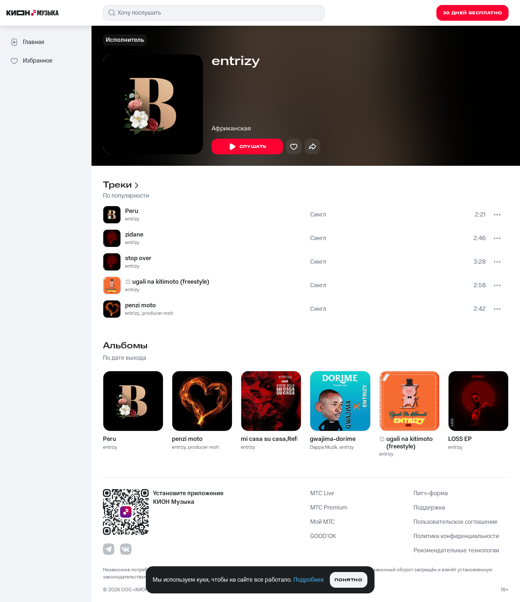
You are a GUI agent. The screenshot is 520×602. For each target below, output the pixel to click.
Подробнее (308, 580)
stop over (138, 258)
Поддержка (429, 507)
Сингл (318, 214)
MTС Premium (328, 507)
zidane (134, 234)
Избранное (38, 60)
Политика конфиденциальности (456, 536)
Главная (33, 42)
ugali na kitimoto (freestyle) (170, 282)
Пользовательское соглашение (455, 522)
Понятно (348, 580)
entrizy (132, 219)
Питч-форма (430, 493)
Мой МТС (322, 522)
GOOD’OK (323, 536)
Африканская (231, 128)
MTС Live (322, 493)
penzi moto (140, 305)
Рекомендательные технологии (456, 550)
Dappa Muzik (323, 447)
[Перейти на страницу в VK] (126, 549)
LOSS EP (460, 439)
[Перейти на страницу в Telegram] (108, 549)
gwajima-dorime (333, 439)
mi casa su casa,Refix (271, 439)
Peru (131, 211)
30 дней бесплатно (472, 13)
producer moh (157, 313)
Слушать (253, 147)
